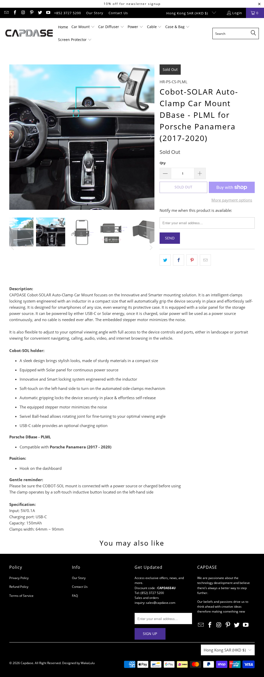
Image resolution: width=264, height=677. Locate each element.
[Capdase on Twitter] (39, 13)
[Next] (150, 137)
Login (237, 13)
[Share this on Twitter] (165, 260)
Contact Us (118, 13)
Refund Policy (18, 586)
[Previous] (13, 137)
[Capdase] (29, 33)
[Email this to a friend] (205, 260)
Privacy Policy (19, 578)
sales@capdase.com (160, 602)
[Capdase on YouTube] (48, 13)
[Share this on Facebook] (178, 260)
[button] (83, 27)
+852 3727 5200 (67, 13)
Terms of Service (21, 596)
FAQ (75, 596)
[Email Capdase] (6, 13)
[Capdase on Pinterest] (31, 13)
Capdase (27, 663)
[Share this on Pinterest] (191, 260)
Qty (163, 163)
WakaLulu (88, 663)
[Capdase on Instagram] (23, 13)
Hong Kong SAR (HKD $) (187, 13)
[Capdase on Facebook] (14, 13)
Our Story (94, 13)
